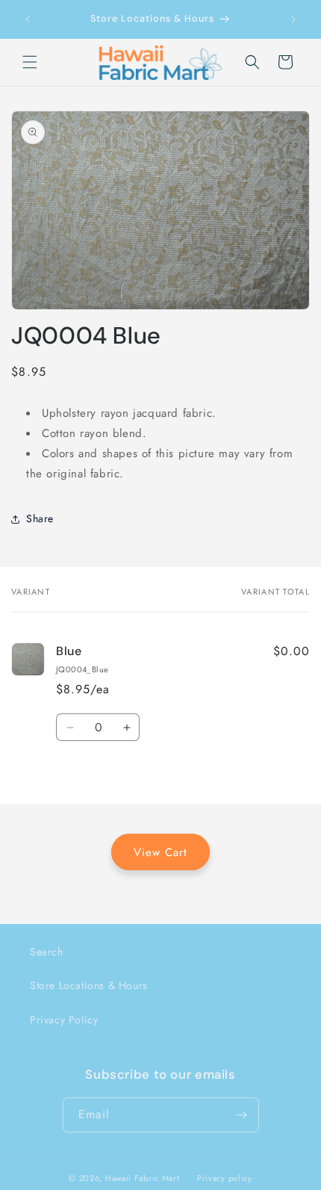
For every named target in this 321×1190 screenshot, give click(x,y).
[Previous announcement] (27, 19)
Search (46, 951)
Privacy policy (224, 1178)
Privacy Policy (64, 1019)
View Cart (160, 852)
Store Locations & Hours (89, 985)
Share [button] (40, 518)
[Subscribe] (241, 1114)
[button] (29, 62)
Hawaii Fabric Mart (142, 1178)
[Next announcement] (293, 19)
